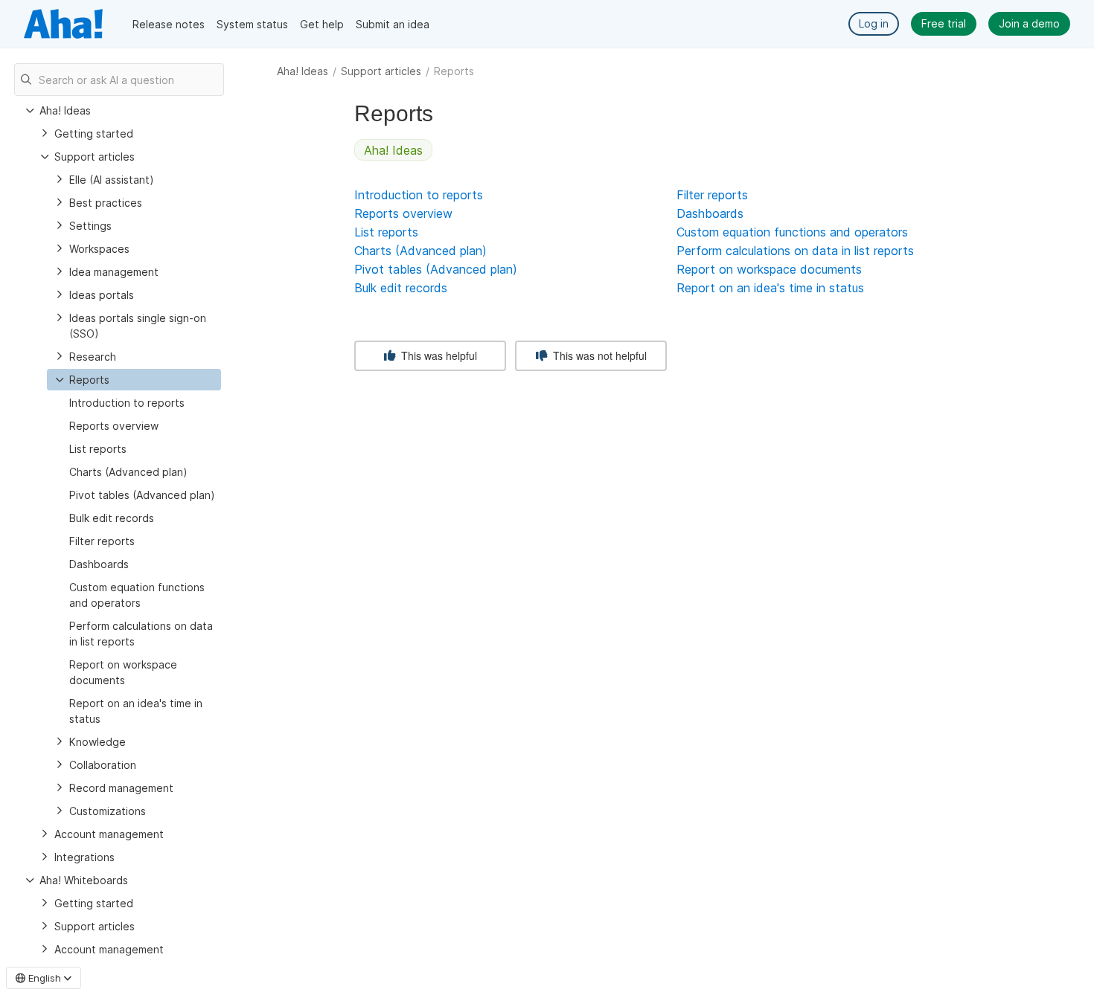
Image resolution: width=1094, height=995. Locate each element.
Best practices (105, 202)
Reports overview (114, 425)
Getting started (93, 133)
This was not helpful (598, 355)
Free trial (943, 23)
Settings (90, 225)
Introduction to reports (127, 402)
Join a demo (1029, 23)
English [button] (44, 978)
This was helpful (437, 355)
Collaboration (102, 765)
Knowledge (97, 741)
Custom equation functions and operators (137, 595)
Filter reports (102, 541)
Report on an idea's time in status (135, 711)
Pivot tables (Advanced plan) (142, 495)
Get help (322, 24)
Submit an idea (392, 24)
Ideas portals (101, 295)
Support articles (381, 71)
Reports (89, 379)
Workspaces (99, 248)
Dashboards (99, 564)
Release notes (168, 24)
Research (92, 356)
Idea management (114, 271)
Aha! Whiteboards (83, 880)
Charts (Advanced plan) (128, 472)
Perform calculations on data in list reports (141, 633)
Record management (121, 788)
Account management (109, 834)
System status (252, 24)
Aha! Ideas (302, 71)
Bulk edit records (111, 518)
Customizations (107, 811)
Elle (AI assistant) (111, 179)
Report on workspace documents (123, 672)
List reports (98, 448)
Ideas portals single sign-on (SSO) (137, 326)
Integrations (84, 857)
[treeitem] (134, 379)
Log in (874, 23)
